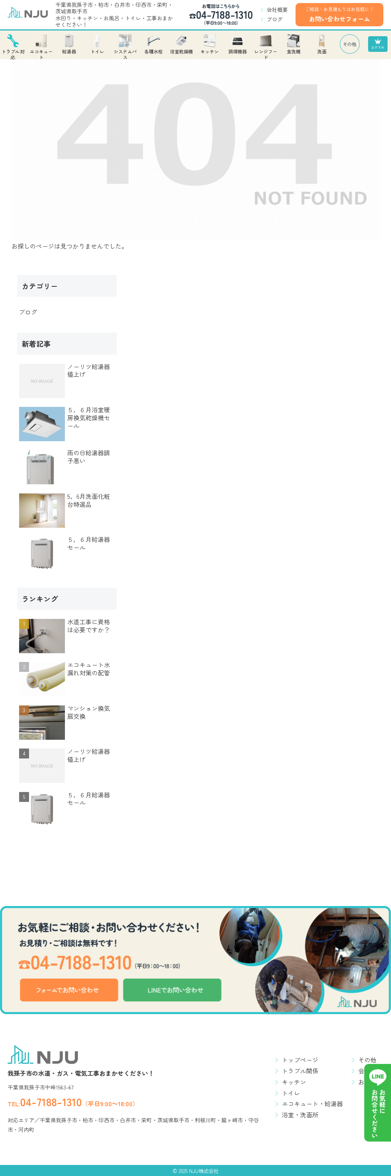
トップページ (300, 1059)
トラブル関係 (300, 1070)
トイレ (291, 1092)
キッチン (294, 1081)
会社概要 (277, 9)
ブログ (275, 19)
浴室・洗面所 (300, 1114)
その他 (367, 1059)
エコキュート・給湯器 (312, 1103)
